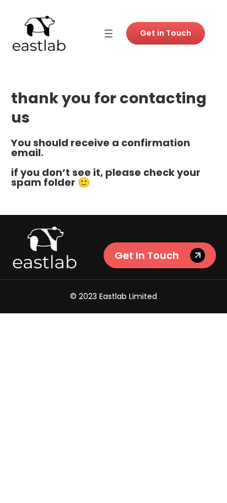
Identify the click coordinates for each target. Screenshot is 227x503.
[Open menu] (108, 33)
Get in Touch (165, 32)
